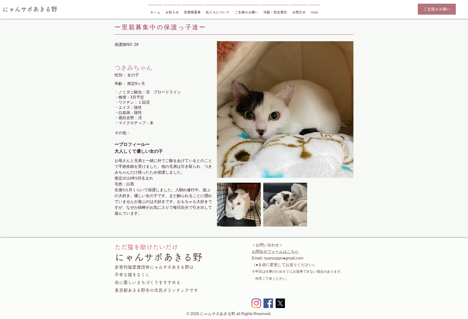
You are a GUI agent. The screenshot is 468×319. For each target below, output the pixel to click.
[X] (280, 303)
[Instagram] (256, 303)
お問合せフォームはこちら (275, 251)
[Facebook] (268, 303)
